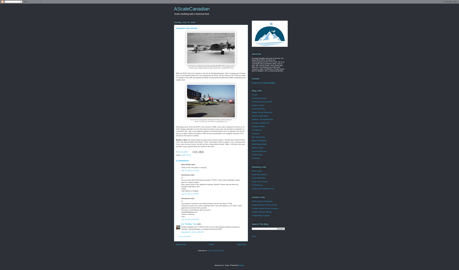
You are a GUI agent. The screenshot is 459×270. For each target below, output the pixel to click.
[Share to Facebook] (200, 152)
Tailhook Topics (257, 155)
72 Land (254, 95)
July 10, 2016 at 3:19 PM (190, 170)
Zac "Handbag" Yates (189, 224)
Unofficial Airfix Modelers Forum (263, 189)
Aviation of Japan (258, 105)
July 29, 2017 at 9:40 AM (190, 194)
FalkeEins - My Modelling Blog (262, 119)
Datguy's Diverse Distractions (262, 112)
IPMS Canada (257, 171)
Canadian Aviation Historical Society (264, 205)
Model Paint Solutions (259, 174)
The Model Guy (257, 185)
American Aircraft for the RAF (262, 102)
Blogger (241, 265)
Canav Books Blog (258, 109)
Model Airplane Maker (259, 144)
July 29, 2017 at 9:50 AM (190, 219)
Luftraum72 (256, 134)
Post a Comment (185, 236)
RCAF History (186, 155)
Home (211, 245)
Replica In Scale (257, 148)
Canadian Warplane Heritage (261, 212)
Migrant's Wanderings (259, 141)
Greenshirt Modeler (258, 126)
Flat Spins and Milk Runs (260, 123)
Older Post (241, 245)
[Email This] (193, 152)
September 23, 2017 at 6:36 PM (192, 232)
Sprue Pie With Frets (259, 151)
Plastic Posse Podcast (260, 182)
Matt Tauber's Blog (258, 137)
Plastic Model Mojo (258, 178)
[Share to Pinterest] (203, 152)
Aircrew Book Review (259, 98)
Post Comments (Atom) (216, 250)
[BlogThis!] (196, 152)
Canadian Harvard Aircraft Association (265, 208)
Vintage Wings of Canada (260, 215)
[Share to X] (198, 152)
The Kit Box (256, 158)
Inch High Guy (257, 130)
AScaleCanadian (192, 8)
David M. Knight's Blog (260, 116)
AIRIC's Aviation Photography (262, 201)
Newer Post (181, 245)
